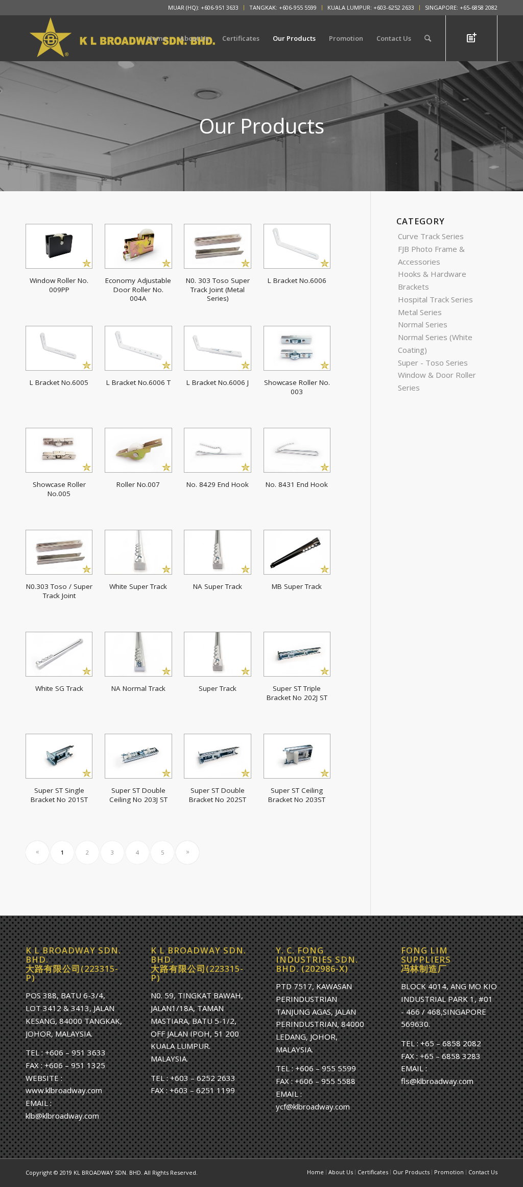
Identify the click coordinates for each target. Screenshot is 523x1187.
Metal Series (420, 312)
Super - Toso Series (433, 362)
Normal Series (422, 324)
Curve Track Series (431, 236)
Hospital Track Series (435, 299)
